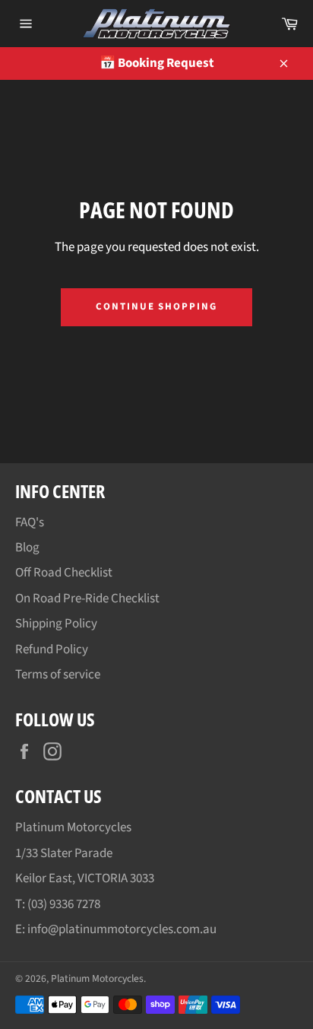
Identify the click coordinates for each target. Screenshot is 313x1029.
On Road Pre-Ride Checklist (87, 598)
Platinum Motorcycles (97, 978)
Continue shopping (156, 306)
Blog (27, 547)
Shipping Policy (56, 624)
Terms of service (57, 674)
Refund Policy (51, 649)
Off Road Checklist (63, 573)
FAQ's (29, 522)
